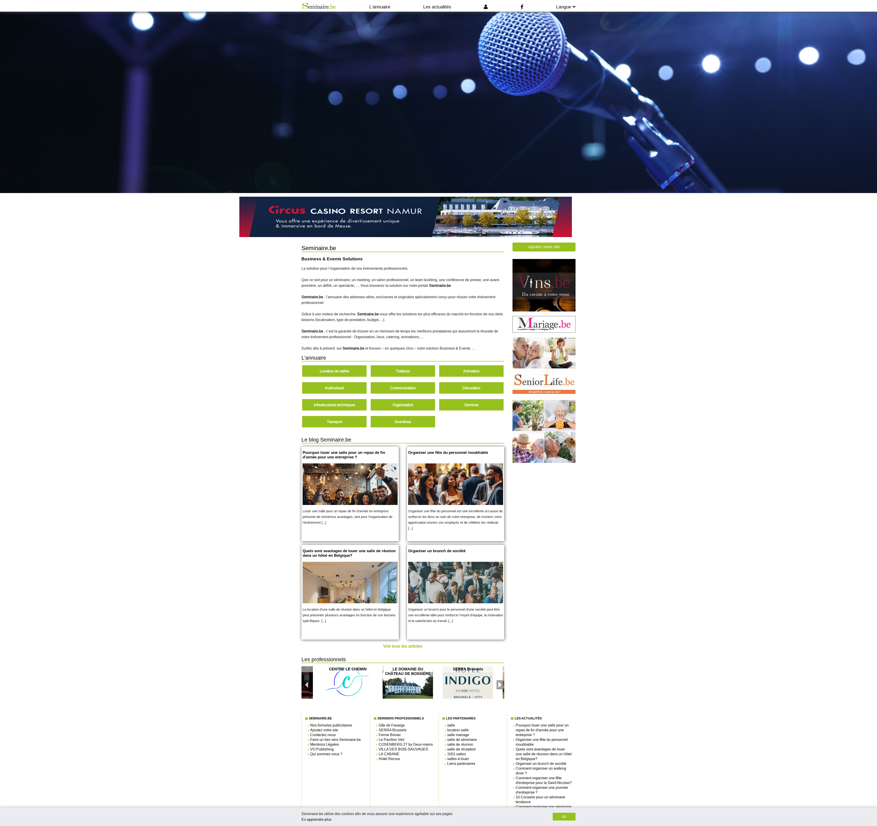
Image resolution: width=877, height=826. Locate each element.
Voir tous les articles (402, 646)
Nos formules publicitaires (331, 725)
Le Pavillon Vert (391, 739)
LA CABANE (389, 754)
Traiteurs (403, 371)
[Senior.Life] (544, 462)
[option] (408, 682)
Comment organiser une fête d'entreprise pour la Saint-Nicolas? (544, 780)
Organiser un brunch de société (541, 763)
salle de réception (461, 749)
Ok (564, 817)
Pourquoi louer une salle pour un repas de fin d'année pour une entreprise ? (542, 730)
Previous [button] (306, 682)
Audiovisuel (334, 388)
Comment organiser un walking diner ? (541, 771)
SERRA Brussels (393, 730)
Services (471, 405)
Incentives (403, 421)
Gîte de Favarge (392, 725)
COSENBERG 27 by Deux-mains (406, 744)
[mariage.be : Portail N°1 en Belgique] (544, 331)
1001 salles (456, 754)
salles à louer (458, 758)
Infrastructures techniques (334, 405)
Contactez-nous (323, 734)
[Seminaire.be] (319, 6)
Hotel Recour (389, 758)
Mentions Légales (324, 744)
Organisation (403, 405)
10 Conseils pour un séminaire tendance (540, 799)
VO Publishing (322, 749)
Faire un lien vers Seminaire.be (335, 739)
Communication (403, 388)
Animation (471, 371)
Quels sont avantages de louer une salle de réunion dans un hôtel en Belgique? (544, 754)
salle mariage (458, 734)
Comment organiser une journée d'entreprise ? (542, 790)
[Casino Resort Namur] (405, 217)
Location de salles (334, 371)
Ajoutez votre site (544, 247)
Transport (334, 421)
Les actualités (437, 7)
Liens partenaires (461, 763)
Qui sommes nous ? (326, 754)
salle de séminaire (462, 739)
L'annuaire (379, 7)
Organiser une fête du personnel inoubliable (542, 742)
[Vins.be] (544, 310)
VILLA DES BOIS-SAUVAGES (403, 749)
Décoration (471, 388)
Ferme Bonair (390, 734)
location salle (458, 730)
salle (451, 725)
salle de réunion (460, 744)
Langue (564, 7)
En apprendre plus (316, 819)
